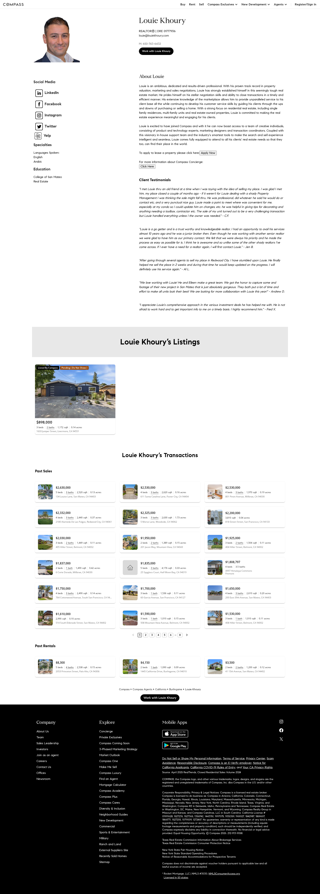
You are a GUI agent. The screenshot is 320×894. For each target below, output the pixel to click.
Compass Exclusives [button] (221, 4)
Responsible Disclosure (192, 763)
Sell (201, 4)
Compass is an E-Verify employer (229, 763)
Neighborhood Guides (113, 814)
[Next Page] (187, 635)
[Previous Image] (39, 391)
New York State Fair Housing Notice (183, 849)
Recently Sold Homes (113, 856)
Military (104, 838)
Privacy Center (255, 758)
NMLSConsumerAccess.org (224, 873)
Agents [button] (279, 4)
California (160, 689)
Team (40, 737)
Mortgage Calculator (112, 785)
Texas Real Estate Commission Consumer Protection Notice (196, 843)
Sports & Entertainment (114, 832)
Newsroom (43, 779)
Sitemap (104, 862)
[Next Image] (111, 391)
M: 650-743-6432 (150, 43)
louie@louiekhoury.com (154, 35)
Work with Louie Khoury (156, 51)
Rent (192, 4)
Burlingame (175, 689)
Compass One (108, 761)
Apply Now (208, 153)
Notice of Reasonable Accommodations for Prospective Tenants (199, 856)
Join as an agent (47, 755)
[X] (281, 738)
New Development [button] (253, 4)
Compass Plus (108, 796)
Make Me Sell (108, 767)
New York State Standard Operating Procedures (189, 853)
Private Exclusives (110, 737)
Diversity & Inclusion (112, 808)
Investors (42, 749)
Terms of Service (234, 758)
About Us (42, 731)
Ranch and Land (110, 844)
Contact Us (43, 767)
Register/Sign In (305, 4)
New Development (111, 820)
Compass (124, 689)
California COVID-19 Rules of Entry (212, 767)
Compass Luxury (110, 773)
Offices (41, 773)
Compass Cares (109, 802)
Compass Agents (142, 689)
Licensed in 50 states (176, 877)
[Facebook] (281, 729)
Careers (41, 761)
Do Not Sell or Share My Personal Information (191, 758)
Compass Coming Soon (114, 743)
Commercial (107, 826)
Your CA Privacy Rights (258, 767)
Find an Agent (108, 779)
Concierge (106, 731)
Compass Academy (112, 790)
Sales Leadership (47, 743)
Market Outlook (109, 755)
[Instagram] (281, 720)
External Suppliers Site (113, 850)
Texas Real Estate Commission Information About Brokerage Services (201, 839)
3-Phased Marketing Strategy (118, 749)
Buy (182, 4)
